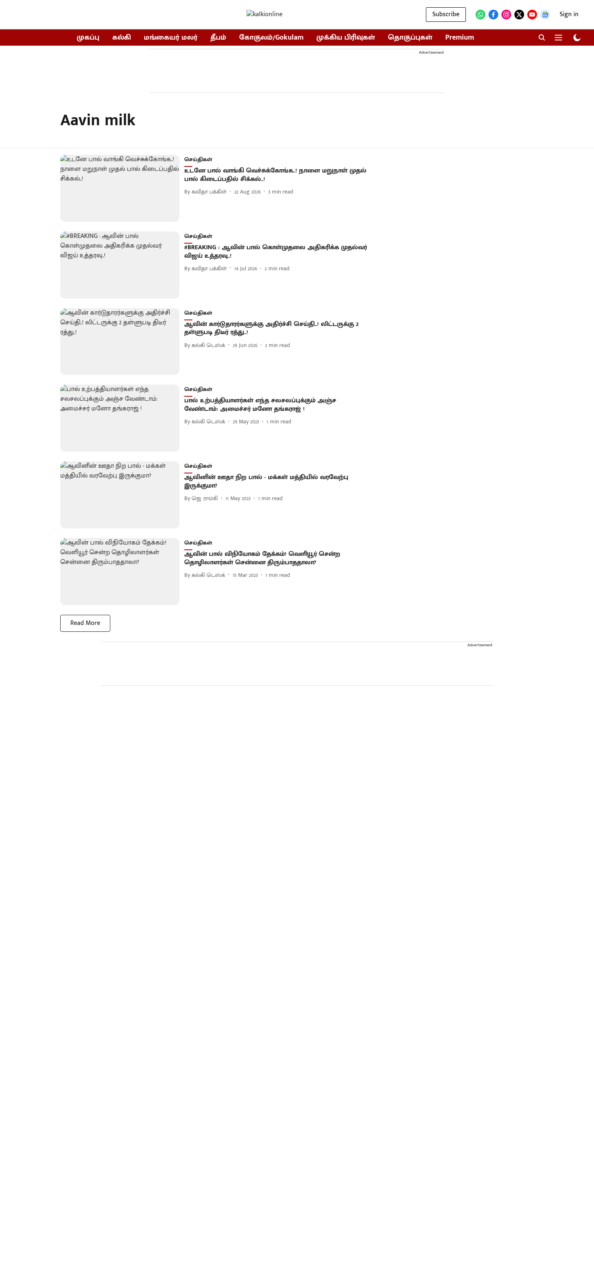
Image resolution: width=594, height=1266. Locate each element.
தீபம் (218, 37)
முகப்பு (88, 37)
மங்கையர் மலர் (171, 37)
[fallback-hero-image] (122, 188)
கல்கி (121, 37)
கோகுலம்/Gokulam (271, 37)
